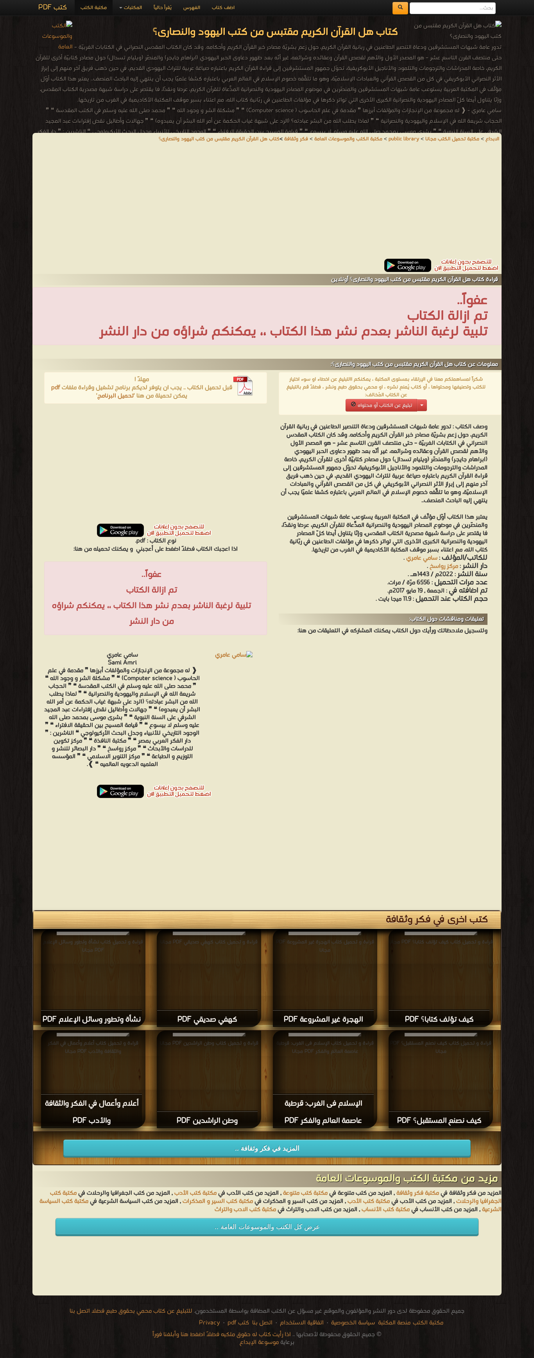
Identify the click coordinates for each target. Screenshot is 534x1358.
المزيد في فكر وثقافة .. (267, 1148)
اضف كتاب (223, 7)
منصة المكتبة (394, 1322)
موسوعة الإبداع (259, 1342)
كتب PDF (52, 7)
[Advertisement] (267, 204)
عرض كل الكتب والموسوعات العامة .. (267, 1227)
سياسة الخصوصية (353, 1322)
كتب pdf (238, 1322)
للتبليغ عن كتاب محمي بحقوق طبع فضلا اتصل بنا (131, 1311)
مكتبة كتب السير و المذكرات (218, 1201)
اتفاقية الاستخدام (301, 1322)
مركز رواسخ (444, 566)
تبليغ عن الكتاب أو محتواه (384, 405)
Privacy (209, 1322)
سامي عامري (421, 558)
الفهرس (191, 7)
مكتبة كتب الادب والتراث (245, 1209)
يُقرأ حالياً (163, 7)
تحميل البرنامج (115, 395)
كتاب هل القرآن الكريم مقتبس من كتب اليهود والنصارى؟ (219, 138)
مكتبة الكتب (94, 7)
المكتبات (132, 7)
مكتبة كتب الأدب (195, 1193)
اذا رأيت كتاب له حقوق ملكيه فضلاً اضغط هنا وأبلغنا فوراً (221, 1334)
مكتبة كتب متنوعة (305, 1193)
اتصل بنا (261, 1322)
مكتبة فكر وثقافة (417, 1193)
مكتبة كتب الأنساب (386, 1209)
